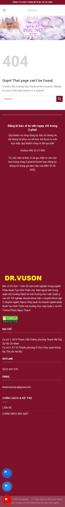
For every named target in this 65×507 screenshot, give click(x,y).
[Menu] (4, 10)
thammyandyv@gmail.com (16, 387)
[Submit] (59, 99)
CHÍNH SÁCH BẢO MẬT (15, 413)
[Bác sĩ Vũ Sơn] (32, 10)
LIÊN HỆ (7, 407)
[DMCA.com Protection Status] (10, 319)
